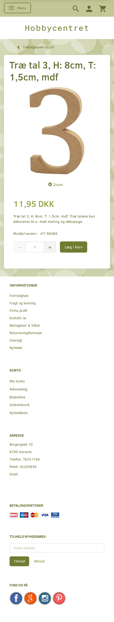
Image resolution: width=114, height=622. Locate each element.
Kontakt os (18, 318)
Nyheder (16, 347)
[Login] (89, 8)
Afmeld (39, 561)
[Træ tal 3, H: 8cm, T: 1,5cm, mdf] (57, 130)
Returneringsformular (26, 332)
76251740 (31, 459)
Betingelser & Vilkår (25, 325)
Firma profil (18, 310)
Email (14, 474)
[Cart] (102, 8)
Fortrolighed (19, 295)
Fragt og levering (23, 303)
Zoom (58, 184)
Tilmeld (19, 561)
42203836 (28, 466)
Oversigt (16, 340)
